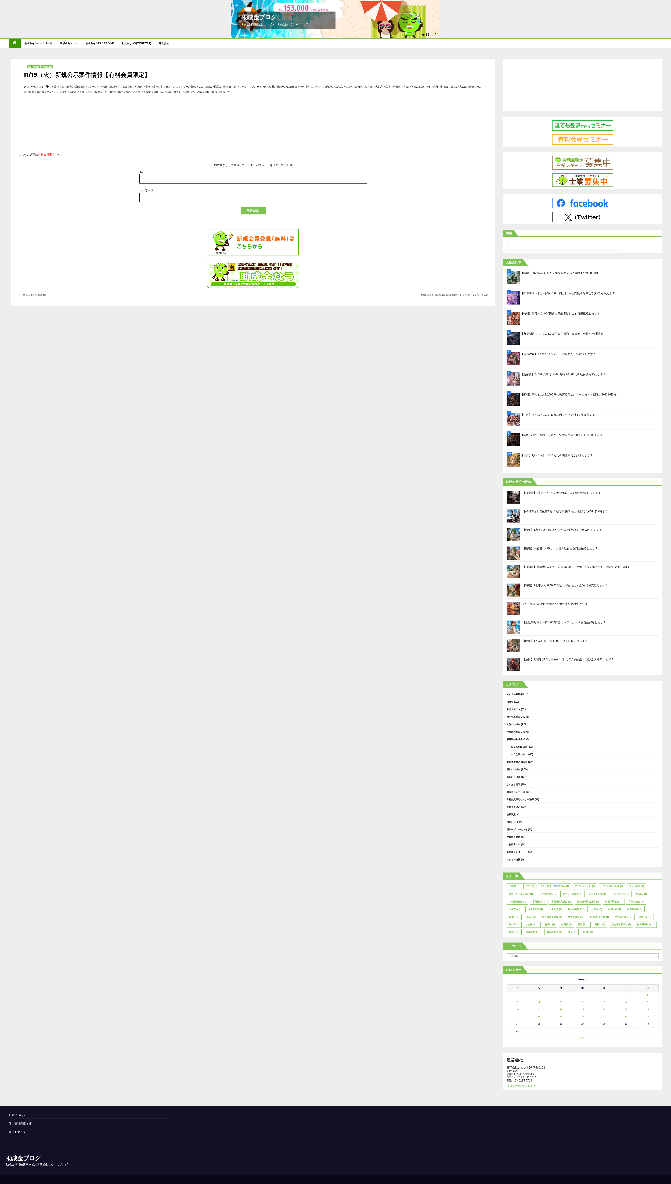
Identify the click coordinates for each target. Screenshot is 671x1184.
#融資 (208, 86)
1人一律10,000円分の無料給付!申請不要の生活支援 (554, 603)
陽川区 (514, 932)
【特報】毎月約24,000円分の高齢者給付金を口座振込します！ (560, 313)
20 (582, 1016)
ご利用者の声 (513, 844)
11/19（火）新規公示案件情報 (33, 295)
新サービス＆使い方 (517, 829)
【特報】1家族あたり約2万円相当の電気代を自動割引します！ (562, 529)
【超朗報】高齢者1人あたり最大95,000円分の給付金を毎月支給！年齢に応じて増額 (575, 566)
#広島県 (348, 86)
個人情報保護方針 (20, 1123)
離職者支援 (554, 932)
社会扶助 (532, 924)
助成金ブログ (259, 17)
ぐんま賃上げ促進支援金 (554, 886)
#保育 (69, 86)
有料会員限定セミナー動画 (520, 799)
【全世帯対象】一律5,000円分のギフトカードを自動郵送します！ (564, 622)
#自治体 (39, 92)
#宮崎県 (358, 86)
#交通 (271, 86)
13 (582, 1009)
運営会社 (164, 43)
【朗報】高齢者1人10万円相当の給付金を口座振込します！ (560, 548)
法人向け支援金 (552, 917)
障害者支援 (533, 932)
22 (626, 1016)
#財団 (61, 86)
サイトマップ (17, 1132)
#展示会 (227, 86)
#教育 (104, 86)
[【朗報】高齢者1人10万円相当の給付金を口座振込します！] (513, 553)
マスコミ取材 (513, 837)
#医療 (214, 92)
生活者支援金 (623, 917)
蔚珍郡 (583, 924)
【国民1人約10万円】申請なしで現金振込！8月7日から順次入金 (561, 435)
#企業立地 (291, 86)
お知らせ (511, 822)
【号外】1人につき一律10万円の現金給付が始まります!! (556, 455)
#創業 (81, 92)
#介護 (53, 86)
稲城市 (549, 924)
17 (517, 1016)
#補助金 (444, 86)
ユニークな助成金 (516, 754)
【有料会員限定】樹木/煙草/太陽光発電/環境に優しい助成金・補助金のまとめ (453, 295)
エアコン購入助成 (612, 886)
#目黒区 (337, 86)
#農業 (186, 92)
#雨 (235, 86)
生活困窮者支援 (599, 917)
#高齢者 (72, 92)
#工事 (104, 92)
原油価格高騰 (576, 909)
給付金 (510, 702)
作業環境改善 (613, 901)
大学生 (597, 909)
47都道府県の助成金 (517, 762)
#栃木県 (368, 86)
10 (517, 1009)
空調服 (566, 924)
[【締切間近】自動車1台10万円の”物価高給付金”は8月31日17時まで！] (513, 516)
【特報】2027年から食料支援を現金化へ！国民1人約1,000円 (559, 273)
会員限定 (511, 814)
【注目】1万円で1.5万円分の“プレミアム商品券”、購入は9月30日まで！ (568, 659)
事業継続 (538, 901)
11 (539, 1009)
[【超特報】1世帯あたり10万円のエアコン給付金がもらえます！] (513, 497)
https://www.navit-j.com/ (521, 1085)
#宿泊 (127, 92)
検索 (509, 233)
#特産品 (216, 86)
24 (517, 1023)
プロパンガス (620, 894)
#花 (162, 92)
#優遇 (63, 92)
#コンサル (316, 86)
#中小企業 (196, 92)
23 (647, 1016)
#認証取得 (114, 86)
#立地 (387, 86)
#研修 (155, 92)
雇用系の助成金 (515, 739)
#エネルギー (181, 86)
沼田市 (531, 917)
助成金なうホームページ (38, 43)
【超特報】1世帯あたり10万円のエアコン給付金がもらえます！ (563, 492)
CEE (530, 886)
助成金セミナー (69, 43)
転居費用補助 (645, 924)
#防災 (112, 92)
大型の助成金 (513, 724)
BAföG (514, 886)
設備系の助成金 (515, 732)
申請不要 (645, 917)
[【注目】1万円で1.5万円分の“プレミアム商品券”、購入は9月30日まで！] (513, 664)
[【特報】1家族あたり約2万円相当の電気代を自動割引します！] (513, 534)
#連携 (453, 86)
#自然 (147, 86)
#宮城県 (327, 86)
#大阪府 (378, 86)
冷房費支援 (535, 909)
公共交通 (515, 909)
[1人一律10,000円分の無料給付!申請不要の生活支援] (513, 608)
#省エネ (168, 86)
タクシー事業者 (572, 894)
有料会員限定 (47, 67)
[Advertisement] (253, 117)
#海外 (435, 86)
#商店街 (136, 92)
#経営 (168, 92)
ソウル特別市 (547, 894)
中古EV (641, 894)
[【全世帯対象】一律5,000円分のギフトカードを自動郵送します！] (513, 627)
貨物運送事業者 (621, 924)
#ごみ (200, 86)
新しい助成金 (33, 67)
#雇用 (30, 92)
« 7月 (581, 1038)
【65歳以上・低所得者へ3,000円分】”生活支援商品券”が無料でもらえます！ (569, 293)
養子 (572, 932)
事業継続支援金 (561, 901)
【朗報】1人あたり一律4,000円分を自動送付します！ (556, 640)
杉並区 (514, 917)
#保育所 (138, 86)
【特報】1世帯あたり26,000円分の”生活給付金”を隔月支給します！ (565, 585)
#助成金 (461, 86)
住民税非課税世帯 (588, 901)
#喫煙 (96, 92)
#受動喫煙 (79, 86)
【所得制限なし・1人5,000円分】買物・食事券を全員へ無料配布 (562, 333)
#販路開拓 (126, 86)
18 (539, 1016)
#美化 (192, 86)
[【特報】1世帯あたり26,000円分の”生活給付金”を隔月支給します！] (513, 590)
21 (604, 1016)
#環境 (206, 92)
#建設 (120, 92)
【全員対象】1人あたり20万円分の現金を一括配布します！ (558, 354)
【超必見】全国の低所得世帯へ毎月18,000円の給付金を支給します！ (565, 374)
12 (561, 1009)
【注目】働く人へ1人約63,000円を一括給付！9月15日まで (558, 414)
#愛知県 (279, 86)
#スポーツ (224, 92)
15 (626, 1009)
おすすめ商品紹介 (516, 694)
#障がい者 (157, 86)
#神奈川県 (303, 86)
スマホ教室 (636, 886)
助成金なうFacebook (99, 43)
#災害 (405, 86)
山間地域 (614, 909)
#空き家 (146, 92)
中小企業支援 (517, 901)
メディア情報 (513, 859)
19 (561, 1016)
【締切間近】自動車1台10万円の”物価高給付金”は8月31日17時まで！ (566, 511)
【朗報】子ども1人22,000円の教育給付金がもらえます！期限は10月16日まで (570, 394)
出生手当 (555, 909)
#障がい (177, 92)
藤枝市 (600, 924)
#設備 (471, 86)
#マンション (52, 92)
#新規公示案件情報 (420, 86)
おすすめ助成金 (515, 717)
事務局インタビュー (517, 852)
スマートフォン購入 (521, 894)
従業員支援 (634, 909)
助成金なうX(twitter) (136, 43)
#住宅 (89, 92)
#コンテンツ (93, 86)
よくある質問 (513, 784)
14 (604, 1009)
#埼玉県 (396, 86)
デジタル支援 (597, 894)
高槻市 (588, 932)
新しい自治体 (513, 777)
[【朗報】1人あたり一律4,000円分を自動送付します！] (513, 645)
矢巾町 (514, 924)
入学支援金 (636, 901)
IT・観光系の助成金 (517, 747)
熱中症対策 (575, 917)
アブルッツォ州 (585, 886)
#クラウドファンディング (252, 86)
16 (647, 1009)
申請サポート (513, 709)
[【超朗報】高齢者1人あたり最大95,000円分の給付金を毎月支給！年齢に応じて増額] (513, 571)
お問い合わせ (17, 1114)
